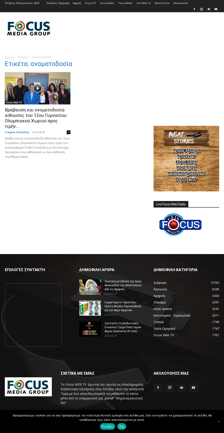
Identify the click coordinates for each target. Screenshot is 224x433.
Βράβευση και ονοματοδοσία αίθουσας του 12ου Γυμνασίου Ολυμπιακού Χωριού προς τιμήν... (35, 118)
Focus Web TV (14, 102)
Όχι (121, 426)
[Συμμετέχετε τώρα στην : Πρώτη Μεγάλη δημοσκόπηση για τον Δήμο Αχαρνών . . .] (90, 308)
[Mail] (208, 9)
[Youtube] (216, 9)
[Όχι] (218, 421)
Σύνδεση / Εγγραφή (58, 3)
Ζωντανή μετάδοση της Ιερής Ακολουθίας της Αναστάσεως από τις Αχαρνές (123, 285)
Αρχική (77, 3)
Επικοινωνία (180, 3)
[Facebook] (194, 9)
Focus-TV (90, 3)
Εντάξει (107, 426)
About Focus (162, 3)
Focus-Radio (107, 3)
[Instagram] (201, 9)
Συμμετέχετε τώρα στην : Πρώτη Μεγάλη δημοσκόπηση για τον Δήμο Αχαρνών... (123, 306)
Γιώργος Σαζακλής (17, 132)
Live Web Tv (143, 3)
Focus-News (125, 3)
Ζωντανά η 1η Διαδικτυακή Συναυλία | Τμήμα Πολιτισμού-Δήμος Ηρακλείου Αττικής (123, 327)
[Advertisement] (139, 28)
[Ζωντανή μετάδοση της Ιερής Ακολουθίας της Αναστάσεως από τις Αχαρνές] (90, 287)
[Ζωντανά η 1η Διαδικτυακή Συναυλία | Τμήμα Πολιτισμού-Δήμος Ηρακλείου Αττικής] (90, 329)
